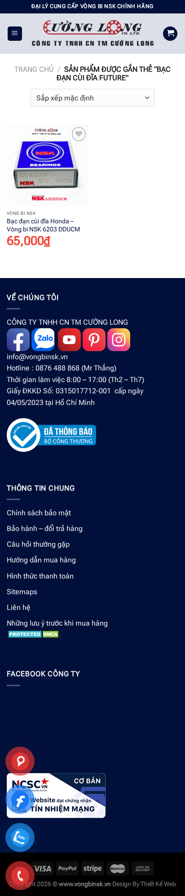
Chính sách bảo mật (39, 513)
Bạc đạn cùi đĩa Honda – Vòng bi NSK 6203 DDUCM (43, 225)
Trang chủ (34, 69)
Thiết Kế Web (158, 884)
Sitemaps (22, 591)
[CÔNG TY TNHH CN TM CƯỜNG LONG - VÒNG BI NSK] (93, 33)
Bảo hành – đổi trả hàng (45, 528)
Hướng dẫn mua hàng (41, 560)
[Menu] (15, 33)
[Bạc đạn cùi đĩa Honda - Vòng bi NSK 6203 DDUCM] (47, 165)
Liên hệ (19, 607)
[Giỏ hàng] (170, 33)
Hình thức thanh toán (40, 576)
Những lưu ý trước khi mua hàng (57, 623)
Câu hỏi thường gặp (38, 544)
